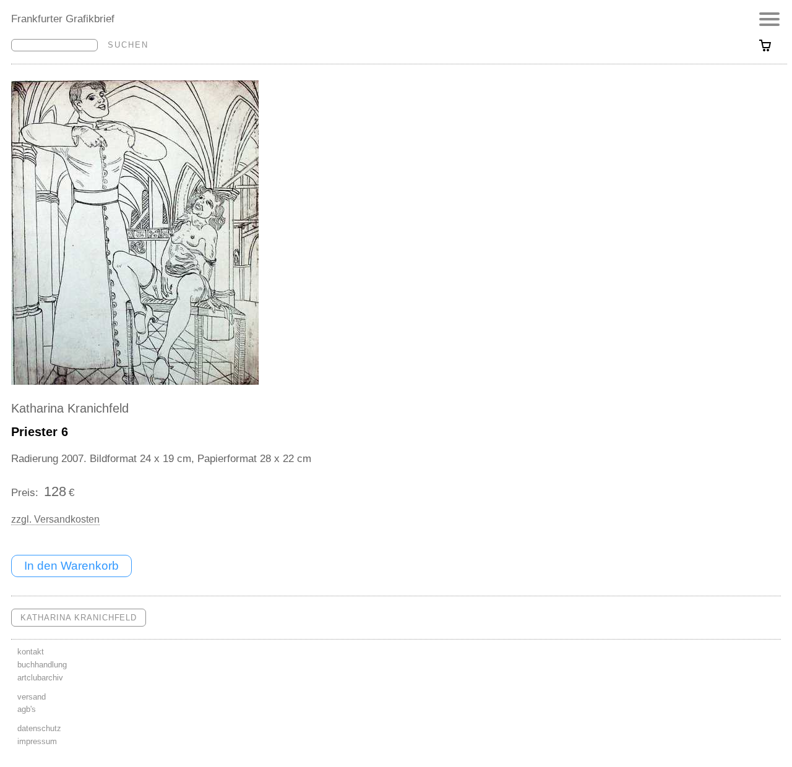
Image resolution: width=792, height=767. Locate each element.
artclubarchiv (40, 677)
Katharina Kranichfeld (70, 408)
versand (31, 696)
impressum (37, 741)
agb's (26, 709)
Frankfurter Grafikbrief (62, 18)
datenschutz (39, 728)
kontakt (30, 651)
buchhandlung (42, 664)
